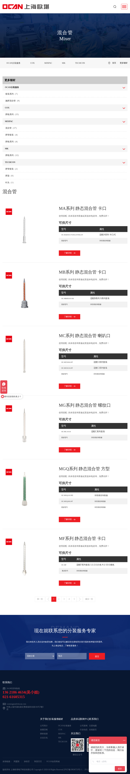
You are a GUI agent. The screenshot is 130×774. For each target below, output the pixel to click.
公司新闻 (84, 726)
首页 (114, 63)
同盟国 (16, 762)
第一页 (40, 599)
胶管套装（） (12, 135)
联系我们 (94, 719)
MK (63, 63)
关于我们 (45, 719)
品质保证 (75, 719)
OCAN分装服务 (13, 63)
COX (32, 63)
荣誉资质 (44, 734)
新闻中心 (84, 719)
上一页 (48, 599)
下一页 (80, 599)
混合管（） (11, 128)
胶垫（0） (10, 176)
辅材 (60, 719)
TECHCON (80, 63)
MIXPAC (48, 63)
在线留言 (93, 730)
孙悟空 (27, 762)
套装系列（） (12, 94)
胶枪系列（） (12, 114)
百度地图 (93, 726)
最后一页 (89, 599)
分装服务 (54, 719)
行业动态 (84, 730)
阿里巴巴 (38, 762)
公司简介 (44, 726)
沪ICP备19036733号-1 (73, 770)
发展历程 (44, 730)
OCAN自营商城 (53, 762)
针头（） (10, 182)
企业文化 (44, 738)
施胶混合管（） (13, 101)
